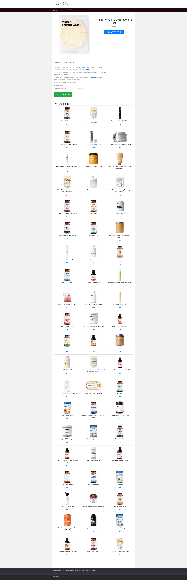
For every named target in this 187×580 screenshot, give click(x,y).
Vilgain (114, 26)
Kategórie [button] (62, 10)
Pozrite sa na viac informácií (81, 69)
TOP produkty (60, 577)
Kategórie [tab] (72, 62)
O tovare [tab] (57, 62)
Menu (55, 10)
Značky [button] (71, 10)
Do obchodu (64, 94)
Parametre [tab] (65, 62)
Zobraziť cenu (114, 32)
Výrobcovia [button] (81, 10)
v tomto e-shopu (93, 77)
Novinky (90, 10)
